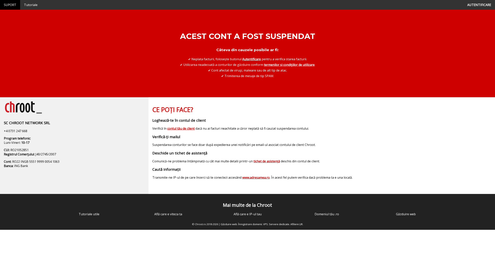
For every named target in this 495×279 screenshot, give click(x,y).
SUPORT (10, 5)
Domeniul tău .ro (327, 214)
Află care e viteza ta (168, 214)
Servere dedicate (279, 224)
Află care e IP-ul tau (248, 214)
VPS (265, 224)
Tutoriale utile (89, 214)
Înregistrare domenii (250, 224)
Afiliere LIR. (296, 224)
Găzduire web (406, 214)
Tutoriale (31, 5)
